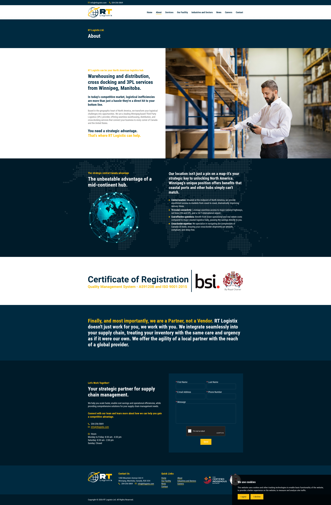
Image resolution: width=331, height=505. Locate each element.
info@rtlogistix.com (100, 427)
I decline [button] (257, 496)
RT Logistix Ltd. (100, 12)
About (179, 478)
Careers (180, 483)
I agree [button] (243, 496)
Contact (164, 486)
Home (163, 478)
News (163, 483)
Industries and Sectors (186, 481)
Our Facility (166, 481)
